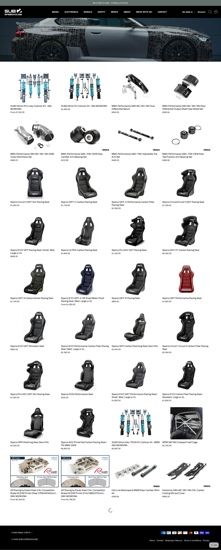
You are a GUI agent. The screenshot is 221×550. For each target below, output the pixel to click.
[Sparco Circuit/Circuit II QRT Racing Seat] (186, 183)
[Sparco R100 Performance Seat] (85, 375)
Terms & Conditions (192, 541)
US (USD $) (187, 12)
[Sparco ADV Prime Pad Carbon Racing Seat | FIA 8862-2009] (85, 423)
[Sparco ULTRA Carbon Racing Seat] (85, 231)
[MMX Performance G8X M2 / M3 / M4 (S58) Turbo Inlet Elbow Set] (34, 135)
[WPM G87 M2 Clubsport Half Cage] (186, 423)
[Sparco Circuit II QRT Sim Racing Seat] (34, 183)
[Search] (210, 11)
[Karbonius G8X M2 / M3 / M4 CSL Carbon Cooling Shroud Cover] (186, 471)
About (152, 541)
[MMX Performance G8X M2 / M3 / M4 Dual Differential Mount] (136, 87)
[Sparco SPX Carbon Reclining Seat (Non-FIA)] (136, 327)
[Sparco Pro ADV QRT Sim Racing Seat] (34, 375)
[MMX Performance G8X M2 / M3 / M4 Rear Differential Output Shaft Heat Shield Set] (186, 87)
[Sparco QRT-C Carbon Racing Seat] (85, 183)
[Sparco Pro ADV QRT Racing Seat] (136, 231)
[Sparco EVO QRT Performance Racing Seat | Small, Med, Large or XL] (136, 375)
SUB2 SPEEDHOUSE (28, 539)
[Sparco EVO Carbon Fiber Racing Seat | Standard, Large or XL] (186, 375)
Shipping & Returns (173, 541)
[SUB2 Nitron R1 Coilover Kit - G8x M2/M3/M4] (85, 87)
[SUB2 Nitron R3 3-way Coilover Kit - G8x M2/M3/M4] (34, 87)
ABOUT (127, 12)
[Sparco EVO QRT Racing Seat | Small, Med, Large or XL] (34, 231)
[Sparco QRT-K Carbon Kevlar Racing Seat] (34, 279)
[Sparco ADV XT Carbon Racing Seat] (186, 231)
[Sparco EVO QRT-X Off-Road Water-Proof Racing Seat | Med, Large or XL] (85, 279)
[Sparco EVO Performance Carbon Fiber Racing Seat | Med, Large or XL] (85, 327)
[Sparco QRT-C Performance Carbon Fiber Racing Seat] (136, 183)
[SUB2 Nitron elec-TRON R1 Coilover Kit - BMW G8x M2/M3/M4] (136, 423)
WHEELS (88, 12)
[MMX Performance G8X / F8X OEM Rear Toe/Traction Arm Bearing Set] (186, 135)
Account (201, 12)
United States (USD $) (21, 532)
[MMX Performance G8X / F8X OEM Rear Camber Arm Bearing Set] (85, 135)
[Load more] (110, 510)
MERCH (114, 12)
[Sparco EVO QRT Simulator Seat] (34, 327)
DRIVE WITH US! (144, 12)
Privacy (206, 541)
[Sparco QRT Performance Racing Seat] (186, 279)
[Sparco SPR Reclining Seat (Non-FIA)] (34, 423)
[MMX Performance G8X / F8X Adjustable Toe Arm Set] (136, 135)
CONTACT (162, 12)
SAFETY (101, 12)
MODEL (55, 12)
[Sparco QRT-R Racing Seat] (136, 279)
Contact (160, 541)
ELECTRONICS (71, 12)
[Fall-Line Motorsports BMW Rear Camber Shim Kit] (136, 471)
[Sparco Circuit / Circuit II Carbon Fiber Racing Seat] (186, 327)
